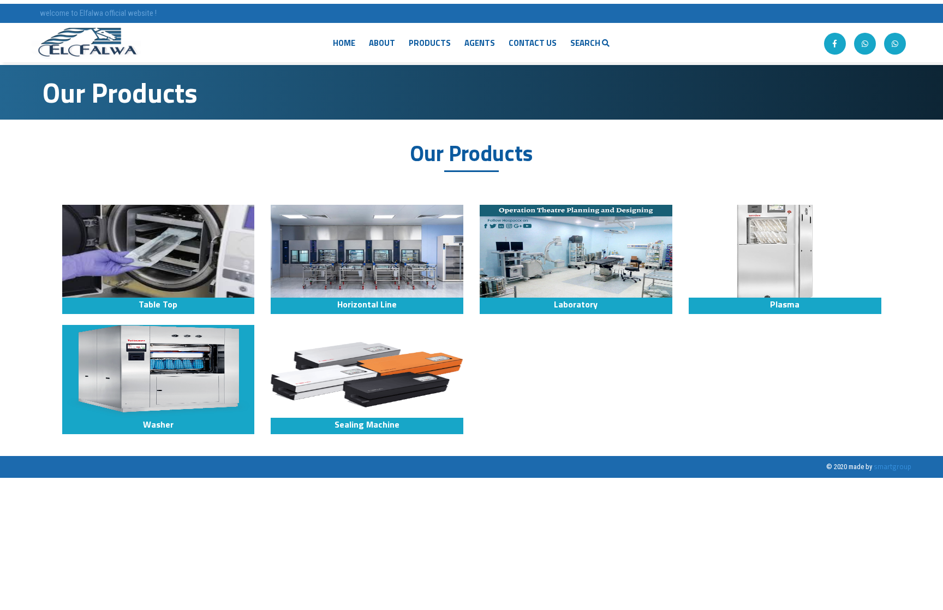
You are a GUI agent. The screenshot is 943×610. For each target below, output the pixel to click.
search (586, 43)
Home (344, 43)
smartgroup (892, 466)
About (382, 43)
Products (430, 43)
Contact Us (533, 43)
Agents (479, 43)
